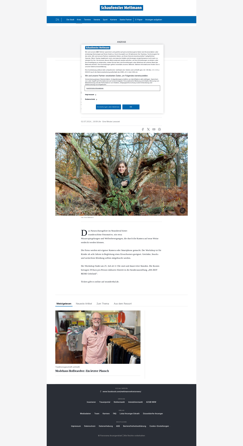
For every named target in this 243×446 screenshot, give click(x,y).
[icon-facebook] (142, 129)
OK (131, 107)
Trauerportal (104, 402)
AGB (118, 426)
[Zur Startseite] (121, 8)
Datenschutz (89, 426)
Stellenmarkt (119, 402)
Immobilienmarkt (135, 402)
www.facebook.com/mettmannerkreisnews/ (122, 391)
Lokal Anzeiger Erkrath (130, 413)
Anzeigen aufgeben (153, 19)
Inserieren (91, 402)
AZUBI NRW (151, 402)
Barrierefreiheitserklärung (134, 426)
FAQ (114, 413)
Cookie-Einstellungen (159, 426)
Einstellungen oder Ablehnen (108, 107)
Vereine (97, 19)
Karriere (113, 19)
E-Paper (139, 19)
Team (96, 413)
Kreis (79, 19)
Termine (87, 19)
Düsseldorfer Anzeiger (153, 413)
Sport (105, 19)
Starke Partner (126, 19)
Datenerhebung (106, 426)
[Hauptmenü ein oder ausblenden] (57, 20)
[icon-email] (153, 129)
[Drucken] (159, 129)
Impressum (76, 426)
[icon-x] (148, 129)
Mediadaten (85, 413)
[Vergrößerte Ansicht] (121, 174)
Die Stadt (70, 19)
